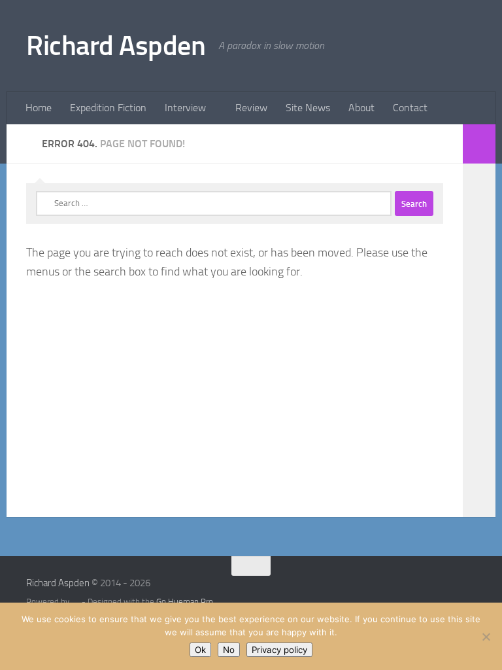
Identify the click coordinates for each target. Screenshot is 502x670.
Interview (185, 107)
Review (251, 107)
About (361, 107)
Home (38, 107)
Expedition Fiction (108, 107)
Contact (410, 107)
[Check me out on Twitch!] (296, 591)
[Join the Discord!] (319, 591)
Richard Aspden (115, 45)
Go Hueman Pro (184, 602)
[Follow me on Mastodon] (437, 591)
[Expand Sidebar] (479, 144)
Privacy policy (279, 649)
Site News (308, 107)
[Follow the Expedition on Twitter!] (461, 591)
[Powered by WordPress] (75, 601)
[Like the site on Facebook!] (343, 591)
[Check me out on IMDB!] (414, 591)
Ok (200, 649)
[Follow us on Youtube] (272, 591)
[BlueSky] (390, 591)
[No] (485, 636)
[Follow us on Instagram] (367, 591)
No (229, 649)
